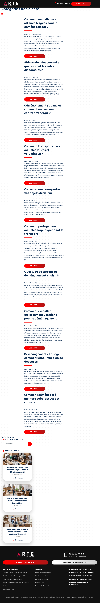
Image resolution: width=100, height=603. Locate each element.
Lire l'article (34, 56)
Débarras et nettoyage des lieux (80, 579)
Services (38, 569)
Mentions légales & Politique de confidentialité (16, 582)
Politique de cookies (9, 586)
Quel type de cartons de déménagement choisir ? (41, 273)
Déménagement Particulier (43, 573)
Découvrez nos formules (74, 562)
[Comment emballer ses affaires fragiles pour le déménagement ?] (17, 459)
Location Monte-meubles (42, 586)
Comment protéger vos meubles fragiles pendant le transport (43, 230)
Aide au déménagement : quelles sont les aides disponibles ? (41, 66)
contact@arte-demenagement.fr (12, 579)
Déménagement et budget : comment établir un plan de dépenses (43, 358)
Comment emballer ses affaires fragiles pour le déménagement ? (40, 23)
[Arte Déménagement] (11, 4)
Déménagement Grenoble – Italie (79, 569)
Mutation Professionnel (42, 579)
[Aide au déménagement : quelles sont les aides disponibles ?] (17, 490)
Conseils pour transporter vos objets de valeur (42, 191)
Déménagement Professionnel (44, 576)
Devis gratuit (81, 4)
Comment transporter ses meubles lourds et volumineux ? (42, 150)
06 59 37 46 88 (63, 3)
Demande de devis (8, 589)
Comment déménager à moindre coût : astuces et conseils (41, 398)
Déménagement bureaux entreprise (80, 576)
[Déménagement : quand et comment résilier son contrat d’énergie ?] (17, 521)
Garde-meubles (39, 582)
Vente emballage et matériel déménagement (78, 584)
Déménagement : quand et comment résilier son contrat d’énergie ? (42, 109)
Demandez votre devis (25, 562)
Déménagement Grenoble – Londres (81, 573)
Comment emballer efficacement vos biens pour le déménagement (40, 315)
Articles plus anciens (7, 437)
